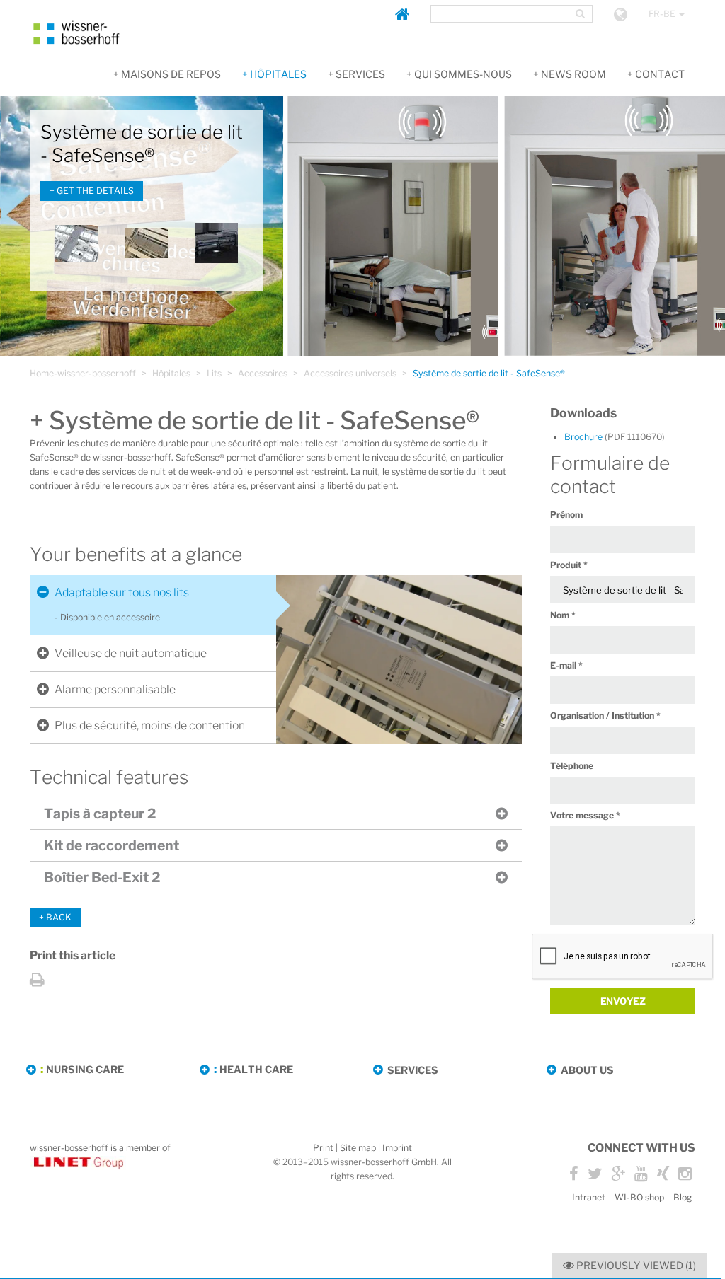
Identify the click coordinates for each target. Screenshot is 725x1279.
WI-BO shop (639, 1197)
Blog (682, 1197)
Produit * (569, 565)
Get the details (95, 190)
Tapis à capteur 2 (100, 813)
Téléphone (571, 765)
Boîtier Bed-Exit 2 (102, 877)
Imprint (397, 1147)
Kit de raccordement (111, 845)
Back (59, 917)
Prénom (566, 514)
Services (360, 74)
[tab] (153, 592)
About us (587, 1070)
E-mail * (566, 665)
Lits (214, 373)
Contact (660, 74)
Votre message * (585, 815)
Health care (256, 1069)
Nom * (563, 615)
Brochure (614, 437)
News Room (573, 74)
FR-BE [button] (663, 13)
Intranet (588, 1197)
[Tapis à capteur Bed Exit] (76, 242)
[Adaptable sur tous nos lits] (146, 242)
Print (323, 1147)
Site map (358, 1147)
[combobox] (501, 14)
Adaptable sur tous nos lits (122, 592)
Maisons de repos (171, 74)
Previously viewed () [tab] (635, 1265)
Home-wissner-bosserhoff (83, 373)
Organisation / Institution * (605, 715)
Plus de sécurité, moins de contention (150, 725)
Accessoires (262, 373)
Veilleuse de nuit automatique (131, 653)
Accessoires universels (350, 373)
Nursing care (85, 1069)
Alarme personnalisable (115, 689)
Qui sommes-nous (463, 74)
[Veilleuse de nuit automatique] (216, 242)
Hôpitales (278, 74)
